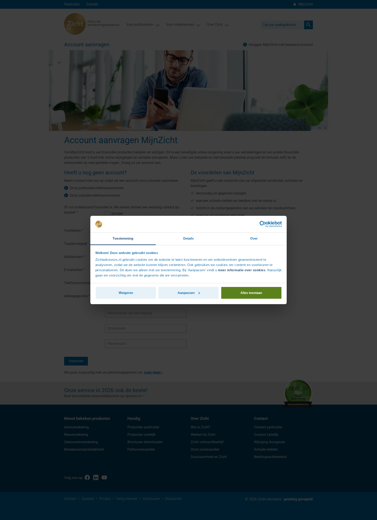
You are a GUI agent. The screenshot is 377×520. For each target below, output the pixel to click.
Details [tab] (188, 238)
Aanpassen (186, 293)
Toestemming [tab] (123, 238)
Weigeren (126, 293)
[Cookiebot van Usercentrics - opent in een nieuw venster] (263, 224)
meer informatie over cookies (241, 270)
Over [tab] (254, 238)
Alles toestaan (251, 293)
